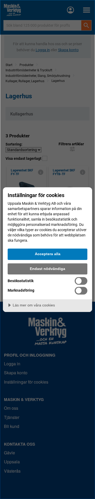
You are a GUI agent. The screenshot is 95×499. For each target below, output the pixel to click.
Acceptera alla (47, 254)
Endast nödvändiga (47, 269)
